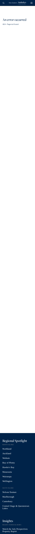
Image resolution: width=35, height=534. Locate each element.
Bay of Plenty (8, 463)
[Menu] (31, 3)
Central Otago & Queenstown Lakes (15, 507)
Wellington (7, 481)
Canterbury (7, 501)
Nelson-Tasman (9, 492)
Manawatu (7, 472)
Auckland (6, 453)
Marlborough (8, 497)
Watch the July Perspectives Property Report (15, 530)
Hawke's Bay (8, 467)
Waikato (6, 458)
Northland (6, 449)
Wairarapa (7, 476)
